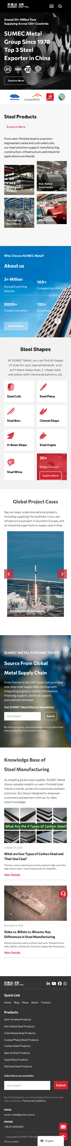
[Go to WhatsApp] (65, 984)
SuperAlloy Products (16, 1059)
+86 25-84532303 (13, 1126)
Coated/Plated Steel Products (21, 1039)
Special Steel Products (17, 1052)
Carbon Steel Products (17, 1045)
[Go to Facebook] (60, 984)
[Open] (51, 6)
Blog (16, 1002)
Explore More (16, 126)
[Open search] (60, 6)
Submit (51, 716)
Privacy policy (11, 1141)
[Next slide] (62, 574)
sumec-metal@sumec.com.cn (19, 1114)
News (25, 1002)
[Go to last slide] (8, 574)
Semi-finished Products (17, 1019)
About (34, 1002)
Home (7, 1002)
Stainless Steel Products (18, 1066)
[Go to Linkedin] (48, 984)
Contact (46, 1002)
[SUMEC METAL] (18, 5)
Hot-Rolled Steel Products (19, 1026)
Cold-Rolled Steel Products (20, 1033)
